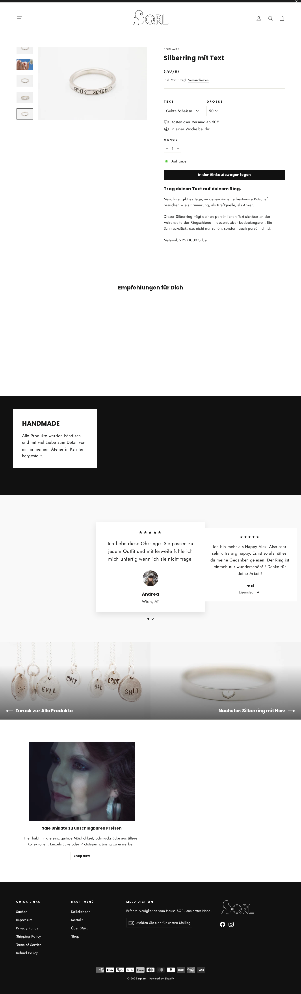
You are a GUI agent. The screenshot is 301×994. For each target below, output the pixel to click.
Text (169, 102)
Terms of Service (29, 944)
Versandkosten (198, 80)
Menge (171, 140)
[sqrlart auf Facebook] (222, 924)
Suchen (22, 911)
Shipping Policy (28, 936)
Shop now (82, 856)
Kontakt (77, 919)
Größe (214, 102)
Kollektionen (80, 911)
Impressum (24, 919)
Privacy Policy (27, 928)
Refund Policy (27, 952)
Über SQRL (79, 928)
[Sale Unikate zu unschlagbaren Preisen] (82, 781)
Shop (75, 936)
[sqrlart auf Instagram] (231, 924)
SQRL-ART (171, 49)
